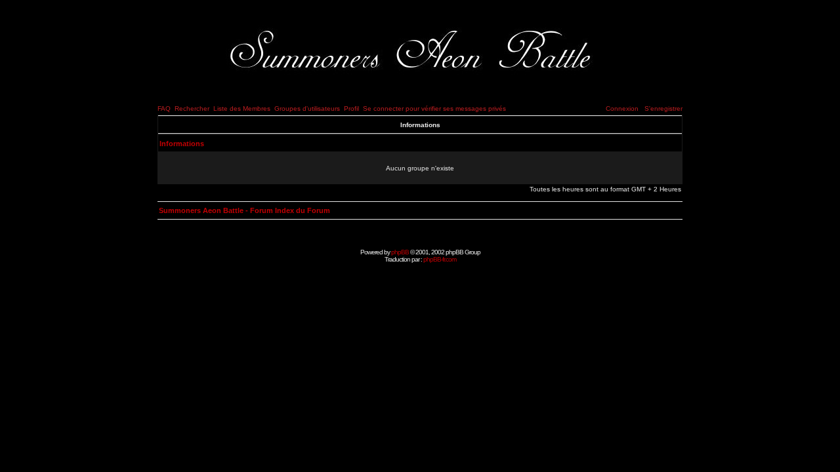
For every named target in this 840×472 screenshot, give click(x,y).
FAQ (164, 108)
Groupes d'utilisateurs (307, 108)
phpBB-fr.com (439, 259)
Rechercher (192, 108)
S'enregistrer (663, 108)
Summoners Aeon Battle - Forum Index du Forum (244, 210)
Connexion (622, 108)
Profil (351, 108)
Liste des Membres (241, 108)
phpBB (400, 252)
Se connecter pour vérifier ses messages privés (434, 108)
